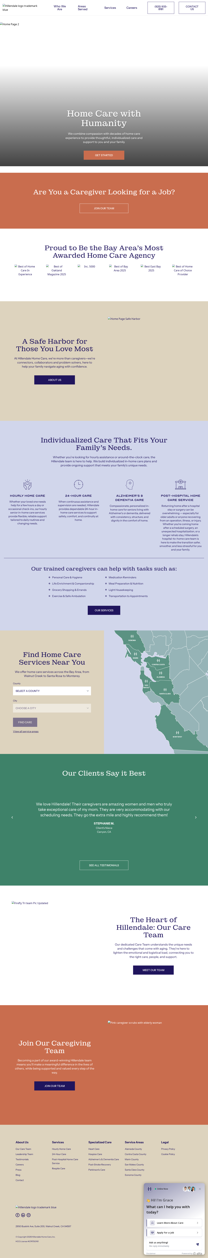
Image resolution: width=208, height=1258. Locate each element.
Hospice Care (95, 1154)
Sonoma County (133, 1175)
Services (110, 8)
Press (18, 1169)
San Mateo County (134, 1164)
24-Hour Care (59, 1154)
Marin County (132, 1159)
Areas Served (82, 8)
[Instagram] (29, 1215)
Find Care (25, 722)
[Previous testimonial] (12, 817)
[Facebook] (18, 1215)
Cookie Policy (168, 1154)
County (16, 683)
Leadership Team (24, 1154)
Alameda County (133, 1149)
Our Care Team (23, 1149)
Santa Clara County (134, 1169)
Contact (20, 1180)
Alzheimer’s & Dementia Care (103, 1159)
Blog (18, 1175)
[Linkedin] (23, 1215)
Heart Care (93, 1149)
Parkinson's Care (96, 1169)
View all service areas (26, 731)
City (15, 700)
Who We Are (60, 8)
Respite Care (58, 1168)
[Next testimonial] (196, 817)
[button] (127, 637)
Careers (131, 8)
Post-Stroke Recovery (99, 1164)
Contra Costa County (135, 1154)
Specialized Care (99, 1142)
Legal (165, 1142)
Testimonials (22, 1159)
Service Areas (134, 1142)
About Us (22, 1142)
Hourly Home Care (61, 1149)
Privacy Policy (168, 1149)
